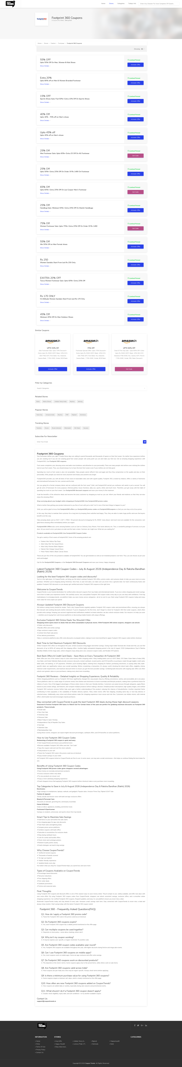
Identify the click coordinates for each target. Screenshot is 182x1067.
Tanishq (38, 428)
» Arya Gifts (58, 1041)
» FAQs (37, 1044)
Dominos (83, 415)
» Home (37, 1041)
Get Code (129, 369)
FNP (67, 415)
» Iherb (111, 1044)
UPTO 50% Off (53, 348)
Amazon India (50, 415)
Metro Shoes (47, 401)
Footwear (61, 43)
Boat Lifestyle (56, 428)
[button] (143, 49)
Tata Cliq (39, 415)
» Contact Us (39, 1052)
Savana (86, 428)
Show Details (44, 66)
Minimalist (68, 428)
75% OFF (91, 348)
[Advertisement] (69, 30)
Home (103, 3)
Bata (38, 401)
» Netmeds (94, 1044)
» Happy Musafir (59, 1044)
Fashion (53, 43)
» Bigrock (94, 1041)
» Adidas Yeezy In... (79, 1041)
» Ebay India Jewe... (60, 1047)
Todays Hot (132, 3)
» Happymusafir (114, 1041)
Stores (111, 3)
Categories (121, 3)
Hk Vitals (77, 428)
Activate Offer (53, 369)
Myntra (72, 401)
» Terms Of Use (40, 1047)
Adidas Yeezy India (60, 401)
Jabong (80, 401)
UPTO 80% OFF (129, 348)
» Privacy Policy (40, 1050)
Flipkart (74, 415)
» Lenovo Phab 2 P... (79, 1044)
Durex (47, 428)
